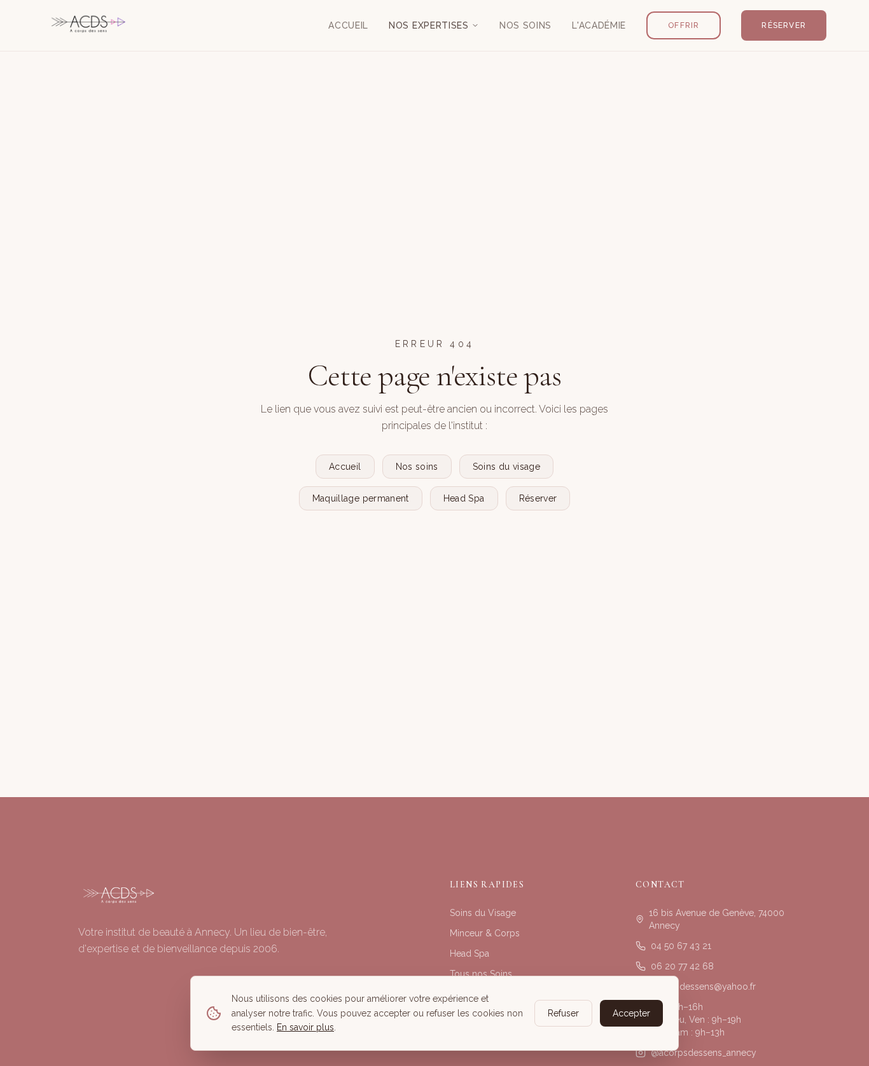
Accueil (348, 25)
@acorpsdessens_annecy (703, 1053)
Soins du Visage (483, 913)
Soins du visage (506, 466)
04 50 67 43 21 (681, 946)
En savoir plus (305, 1027)
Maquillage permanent (360, 498)
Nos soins (417, 466)
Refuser (563, 1013)
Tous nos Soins (481, 974)
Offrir (683, 25)
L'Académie (599, 25)
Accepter (631, 1013)
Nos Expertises (429, 25)
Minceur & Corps (485, 933)
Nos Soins (525, 25)
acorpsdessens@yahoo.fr (703, 986)
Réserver (783, 25)
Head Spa (464, 498)
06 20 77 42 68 (682, 966)
